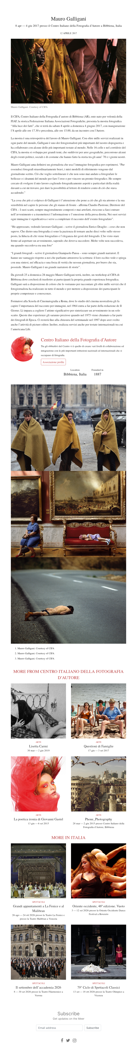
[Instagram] (74, 1040)
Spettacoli (38, 901)
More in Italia (68, 837)
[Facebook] (62, 1040)
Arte (38, 742)
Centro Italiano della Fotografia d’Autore (78, 339)
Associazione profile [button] (53, 362)
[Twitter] (68, 1040)
